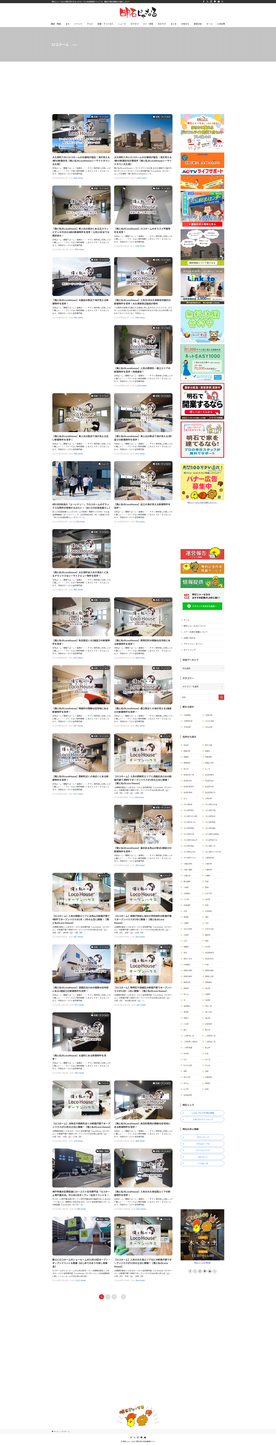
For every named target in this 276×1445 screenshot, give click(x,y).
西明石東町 (188, 970)
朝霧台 (207, 751)
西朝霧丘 (208, 982)
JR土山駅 (208, 727)
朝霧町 (186, 757)
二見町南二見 (210, 1041)
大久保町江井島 (211, 804)
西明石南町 (188, 976)
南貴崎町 (208, 1077)
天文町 (207, 946)
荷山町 (207, 988)
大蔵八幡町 (188, 869)
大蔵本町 (208, 869)
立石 (185, 940)
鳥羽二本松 (188, 958)
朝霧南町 (187, 762)
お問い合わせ (190, 637)
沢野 (185, 911)
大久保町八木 (210, 846)
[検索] (222, 1)
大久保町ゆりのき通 (213, 851)
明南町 (207, 1083)
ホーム (187, 619)
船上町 (207, 1047)
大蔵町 (207, 875)
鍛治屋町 (187, 881)
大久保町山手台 (190, 851)
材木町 (207, 899)
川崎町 (186, 887)
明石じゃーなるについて (195, 625)
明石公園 (208, 745)
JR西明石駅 (188, 721)
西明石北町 (209, 976)
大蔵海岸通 (209, 857)
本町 (207, 1053)
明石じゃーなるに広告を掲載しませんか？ (202, 502)
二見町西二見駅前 (190, 1041)
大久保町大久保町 (190, 816)
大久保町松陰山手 (190, 840)
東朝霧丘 (187, 1006)
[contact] (219, 1)
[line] (215, 1)
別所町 (186, 1053)
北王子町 (208, 893)
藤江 (185, 1029)
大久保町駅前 (189, 810)
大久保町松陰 (189, 834)
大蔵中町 (208, 863)
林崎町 (207, 1000)
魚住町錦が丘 (210, 792)
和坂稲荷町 (188, 1095)
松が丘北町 (188, 1065)
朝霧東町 (208, 757)
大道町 (186, 935)
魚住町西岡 (188, 792)
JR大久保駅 (209, 721)
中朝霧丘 (187, 964)
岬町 (185, 1071)
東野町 (186, 1012)
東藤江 (186, 1018)
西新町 (186, 988)
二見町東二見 (189, 1035)
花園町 (207, 994)
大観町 (186, 923)
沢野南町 (208, 911)
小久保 (186, 899)
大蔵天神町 (188, 863)
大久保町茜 (188, 804)
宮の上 (186, 1083)
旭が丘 (186, 769)
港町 (207, 1071)
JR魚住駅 (187, 727)
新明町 (186, 917)
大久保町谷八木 (190, 822)
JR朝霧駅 (187, 715)
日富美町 (208, 1024)
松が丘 (207, 1059)
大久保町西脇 (189, 828)
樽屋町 (186, 946)
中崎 (207, 964)
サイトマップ (190, 649)
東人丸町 (208, 1012)
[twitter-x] (207, 1)
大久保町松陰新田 (212, 834)
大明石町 (208, 798)
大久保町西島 (210, 822)
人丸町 (186, 1024)
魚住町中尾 (209, 786)
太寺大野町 (188, 929)
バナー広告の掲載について (196, 631)
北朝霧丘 (187, 893)
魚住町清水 (188, 780)
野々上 (186, 994)
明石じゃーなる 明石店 (202, 1262)
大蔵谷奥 (187, 875)
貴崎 (207, 887)
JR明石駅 (208, 715)
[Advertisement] (138, 83)
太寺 (207, 923)
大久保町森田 (189, 846)
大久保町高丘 (210, 816)
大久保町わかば (190, 857)
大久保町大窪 (210, 810)
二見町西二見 (210, 1035)
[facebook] (204, 1)
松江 (185, 1059)
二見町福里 (188, 1047)
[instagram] (211, 1)
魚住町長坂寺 (189, 786)
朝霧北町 (187, 751)
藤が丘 (207, 1029)
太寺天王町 (209, 929)
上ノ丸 (207, 769)
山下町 (186, 1089)
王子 (185, 798)
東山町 (207, 1018)
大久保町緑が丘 (211, 840)
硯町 (207, 917)
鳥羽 (185, 952)
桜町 (207, 905)
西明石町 (187, 982)
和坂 (207, 881)
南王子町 (187, 1077)
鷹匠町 (207, 935)
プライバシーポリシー (194, 643)
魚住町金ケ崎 (189, 774)
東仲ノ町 (208, 1006)
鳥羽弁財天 (209, 958)
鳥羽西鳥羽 (209, 952)
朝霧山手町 (209, 762)
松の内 (207, 1065)
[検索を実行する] (221, 697)
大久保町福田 (210, 828)
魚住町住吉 (209, 780)
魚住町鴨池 (209, 774)
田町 (207, 940)
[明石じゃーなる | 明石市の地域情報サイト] (138, 12)
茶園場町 (187, 905)
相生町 (186, 745)
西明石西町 (209, 970)
